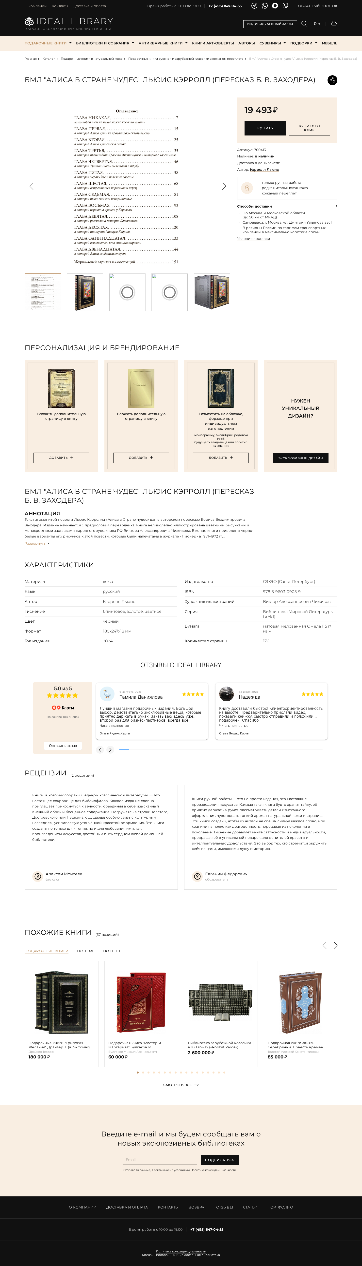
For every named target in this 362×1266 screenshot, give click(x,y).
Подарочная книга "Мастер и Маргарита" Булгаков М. (134, 1045)
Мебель (329, 43)
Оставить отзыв (63, 745)
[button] (224, 186)
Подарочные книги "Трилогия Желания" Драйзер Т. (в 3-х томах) (59, 1045)
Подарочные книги (46, 43)
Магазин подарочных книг (162, 1254)
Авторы (246, 43)
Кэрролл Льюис (264, 169)
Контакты (60, 6)
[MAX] (275, 6)
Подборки (301, 43)
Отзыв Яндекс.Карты (115, 733)
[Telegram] (254, 6)
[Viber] (285, 6)
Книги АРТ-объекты (213, 43)
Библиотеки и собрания (102, 43)
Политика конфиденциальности (213, 1170)
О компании (36, 6)
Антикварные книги (160, 43)
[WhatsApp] (265, 6)
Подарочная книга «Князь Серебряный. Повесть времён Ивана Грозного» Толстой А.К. (295, 1045)
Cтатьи (250, 1207)
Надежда (249, 697)
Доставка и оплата (89, 6)
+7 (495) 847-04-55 (225, 6)
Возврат (197, 1207)
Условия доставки (253, 239)
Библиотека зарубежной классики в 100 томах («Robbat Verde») (219, 1045)
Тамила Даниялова (141, 697)
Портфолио (280, 1207)
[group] (128, 186)
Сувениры (270, 43)
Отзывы (224, 1207)
